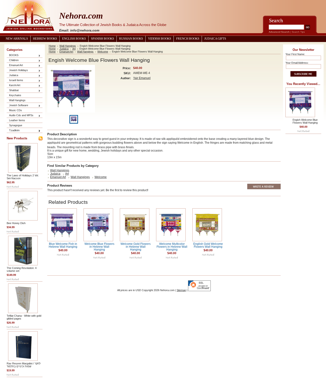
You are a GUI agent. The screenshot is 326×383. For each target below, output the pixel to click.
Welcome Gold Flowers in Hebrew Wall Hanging (136, 246)
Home (52, 45)
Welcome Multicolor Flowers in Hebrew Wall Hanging (172, 246)
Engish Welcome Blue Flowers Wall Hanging (305, 121)
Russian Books (131, 38)
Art (74, 48)
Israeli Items (15, 80)
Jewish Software (17, 105)
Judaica (12, 75)
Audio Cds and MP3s (20, 115)
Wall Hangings (17, 100)
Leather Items (17, 120)
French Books (187, 38)
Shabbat (13, 90)
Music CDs (15, 110)
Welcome (102, 51)
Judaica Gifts (215, 38)
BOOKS (12, 55)
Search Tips (298, 32)
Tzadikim (13, 130)
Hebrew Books (45, 38)
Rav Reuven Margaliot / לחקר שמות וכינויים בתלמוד (24, 365)
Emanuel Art (15, 65)
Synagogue (15, 125)
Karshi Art (13, 85)
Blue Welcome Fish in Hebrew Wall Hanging (63, 245)
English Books (74, 38)
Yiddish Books (159, 38)
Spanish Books (102, 38)
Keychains (15, 95)
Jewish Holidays (17, 70)
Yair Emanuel (142, 78)
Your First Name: (295, 54)
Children (13, 60)
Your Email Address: (297, 62)
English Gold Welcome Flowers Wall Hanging (208, 245)
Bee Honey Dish (16, 223)
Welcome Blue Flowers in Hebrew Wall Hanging (99, 246)
